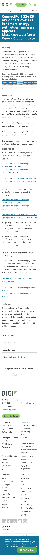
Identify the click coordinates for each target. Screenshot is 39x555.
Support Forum (27, 456)
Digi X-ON (5, 450)
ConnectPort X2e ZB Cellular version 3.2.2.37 (19, 218)
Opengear (6, 459)
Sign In (4, 500)
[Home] (7, 5)
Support (10, 11)
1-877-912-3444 (8, 403)
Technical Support (28, 443)
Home (4, 11)
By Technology (8, 432)
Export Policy (26, 491)
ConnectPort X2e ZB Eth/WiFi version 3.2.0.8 (19, 178)
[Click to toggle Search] (30, 4)
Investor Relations (28, 494)
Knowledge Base (20, 11)
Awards (23, 481)
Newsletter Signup (11, 416)
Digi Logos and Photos (8, 486)
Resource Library (8, 497)
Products (24, 422)
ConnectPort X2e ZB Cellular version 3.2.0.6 (19, 181)
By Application (7, 428)
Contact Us (21, 4)
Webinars (5, 507)
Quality (23, 514)
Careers (24, 484)
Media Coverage (27, 504)
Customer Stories (9, 481)
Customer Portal (27, 446)
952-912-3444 (7, 406)
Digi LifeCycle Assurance (7, 445)
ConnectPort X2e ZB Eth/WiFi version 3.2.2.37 (19, 215)
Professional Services (25, 436)
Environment (26, 488)
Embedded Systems (28, 425)
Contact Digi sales (9, 409)
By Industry (6, 425)
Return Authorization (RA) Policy (29, 451)
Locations (24, 501)
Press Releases (26, 511)
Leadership (25, 498)
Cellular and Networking (25, 430)
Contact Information (10, 400)
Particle (5, 462)
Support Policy (26, 459)
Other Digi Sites (27, 508)
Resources (6, 475)
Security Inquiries (27, 403)
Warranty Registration (25, 467)
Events (4, 490)
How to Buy (6, 494)
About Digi (25, 478)
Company (25, 475)
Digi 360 (5, 441)
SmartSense (7, 466)
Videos (4, 504)
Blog (4, 478)
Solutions (6, 422)
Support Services (27, 462)
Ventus (4, 469)
